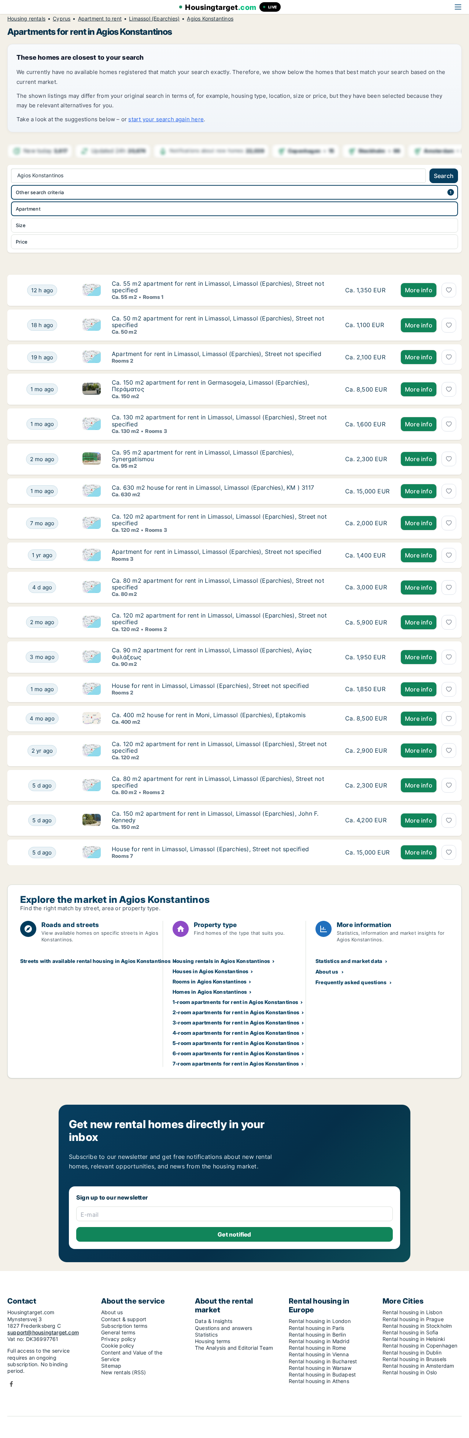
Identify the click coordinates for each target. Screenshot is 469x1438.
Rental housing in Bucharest (323, 1361)
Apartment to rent (100, 19)
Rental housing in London (320, 1321)
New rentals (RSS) (123, 1372)
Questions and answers (223, 1328)
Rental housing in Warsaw (320, 1368)
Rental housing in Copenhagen (420, 1345)
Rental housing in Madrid (319, 1341)
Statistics (206, 1334)
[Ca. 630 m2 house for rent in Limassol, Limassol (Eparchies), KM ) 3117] (367, 491)
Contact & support (123, 1319)
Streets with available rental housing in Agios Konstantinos (95, 961)
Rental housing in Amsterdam (418, 1366)
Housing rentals (26, 19)
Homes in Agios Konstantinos (210, 992)
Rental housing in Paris (316, 1328)
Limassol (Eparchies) (154, 19)
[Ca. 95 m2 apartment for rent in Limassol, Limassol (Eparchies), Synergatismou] (367, 459)
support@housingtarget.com (43, 1332)
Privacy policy (118, 1339)
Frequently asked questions (351, 982)
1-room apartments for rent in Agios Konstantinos (236, 1002)
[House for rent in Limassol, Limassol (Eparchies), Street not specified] (367, 689)
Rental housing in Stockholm (417, 1326)
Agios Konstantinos (210, 19)
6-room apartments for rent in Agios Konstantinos (236, 1053)
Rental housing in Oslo (410, 1372)
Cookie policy (117, 1345)
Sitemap (111, 1366)
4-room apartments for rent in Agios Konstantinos (236, 1033)
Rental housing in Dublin (412, 1352)
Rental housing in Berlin (317, 1334)
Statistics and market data (348, 961)
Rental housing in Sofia (411, 1332)
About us (327, 971)
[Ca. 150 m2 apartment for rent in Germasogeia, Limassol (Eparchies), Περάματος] (367, 389)
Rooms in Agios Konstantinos (210, 981)
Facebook (11, 1384)
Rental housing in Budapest (322, 1374)
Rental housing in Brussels (414, 1359)
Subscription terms (124, 1326)
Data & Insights (213, 1321)
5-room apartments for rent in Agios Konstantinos (236, 1043)
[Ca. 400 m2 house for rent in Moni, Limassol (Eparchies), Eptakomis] (367, 718)
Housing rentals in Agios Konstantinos (221, 961)
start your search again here (166, 119)
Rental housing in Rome (317, 1348)
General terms (118, 1332)
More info (418, 290)
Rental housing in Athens (319, 1381)
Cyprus (61, 19)
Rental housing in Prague (413, 1319)
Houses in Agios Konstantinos (211, 971)
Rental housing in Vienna (319, 1354)
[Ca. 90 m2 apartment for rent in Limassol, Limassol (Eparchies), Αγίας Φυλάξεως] (367, 656)
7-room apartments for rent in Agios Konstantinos (236, 1063)
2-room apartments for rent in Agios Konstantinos (236, 1012)
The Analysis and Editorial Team (234, 1348)
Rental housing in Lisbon (412, 1312)
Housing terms (212, 1341)
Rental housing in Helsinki (414, 1339)
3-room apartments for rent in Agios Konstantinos (236, 1022)
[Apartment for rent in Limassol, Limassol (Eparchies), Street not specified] (367, 357)
